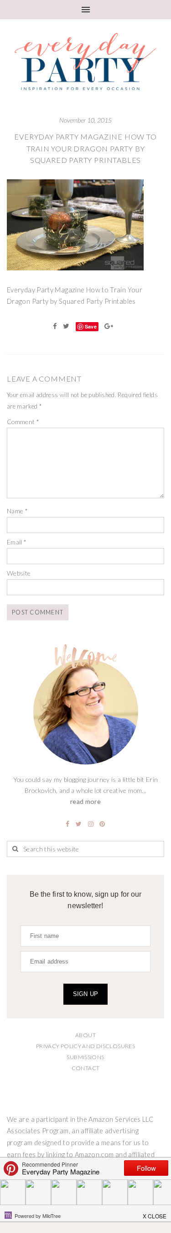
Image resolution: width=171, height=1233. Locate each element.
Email (17, 542)
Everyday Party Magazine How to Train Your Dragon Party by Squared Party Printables (85, 148)
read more (85, 801)
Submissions (85, 1057)
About (85, 1035)
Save (91, 326)
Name (17, 511)
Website (19, 573)
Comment (23, 421)
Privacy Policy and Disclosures (85, 1046)
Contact (86, 1068)
